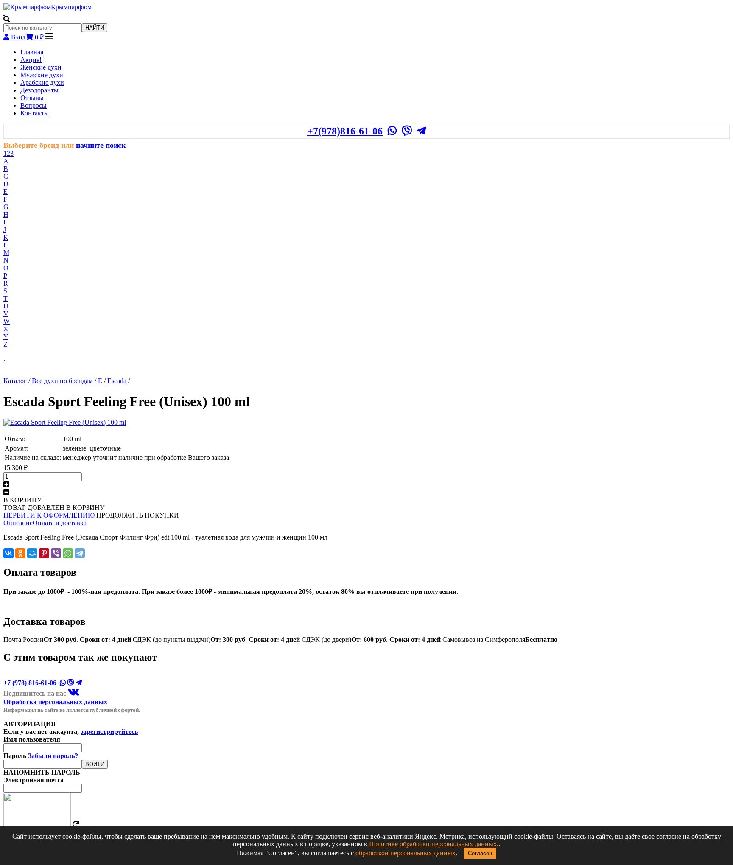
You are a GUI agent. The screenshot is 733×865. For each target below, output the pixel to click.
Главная (31, 52)
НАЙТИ (94, 28)
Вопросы (33, 105)
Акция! (31, 59)
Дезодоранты (39, 90)
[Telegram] (80, 553)
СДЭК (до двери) (371, 639)
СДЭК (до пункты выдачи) (216, 639)
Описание (18, 522)
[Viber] (56, 553)
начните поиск (101, 145)
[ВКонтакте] (8, 553)
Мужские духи (41, 74)
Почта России (67, 639)
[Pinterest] (44, 553)
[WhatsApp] (68, 553)
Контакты (34, 113)
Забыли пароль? (53, 755)
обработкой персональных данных (405, 853)
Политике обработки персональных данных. (433, 844)
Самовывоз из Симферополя (499, 639)
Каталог (15, 380)
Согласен (480, 853)
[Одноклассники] (20, 553)
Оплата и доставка (60, 522)
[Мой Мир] (32, 553)
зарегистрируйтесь (109, 731)
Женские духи (41, 67)
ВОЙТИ (94, 764)
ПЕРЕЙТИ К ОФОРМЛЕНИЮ (49, 515)
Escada (116, 380)
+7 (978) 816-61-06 (29, 682)
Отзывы (32, 97)
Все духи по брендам (62, 380)
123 (8, 153)
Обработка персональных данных (55, 701)
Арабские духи (42, 82)
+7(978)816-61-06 (345, 131)
